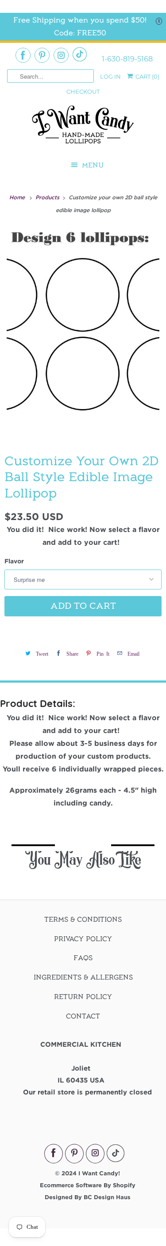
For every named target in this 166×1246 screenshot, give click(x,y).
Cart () (146, 76)
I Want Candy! (99, 1173)
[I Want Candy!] (83, 128)
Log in (110, 76)
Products (48, 197)
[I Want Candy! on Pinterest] (42, 55)
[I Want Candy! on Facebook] (23, 55)
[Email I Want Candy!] (80, 54)
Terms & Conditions (83, 919)
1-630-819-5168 (127, 59)
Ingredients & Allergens (83, 977)
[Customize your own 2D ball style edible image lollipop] (83, 333)
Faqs (83, 958)
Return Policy (83, 997)
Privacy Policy (83, 939)
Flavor (14, 561)
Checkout (83, 91)
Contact (83, 1016)
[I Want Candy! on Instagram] (61, 55)
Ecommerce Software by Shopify (87, 1185)
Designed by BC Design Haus (88, 1197)
